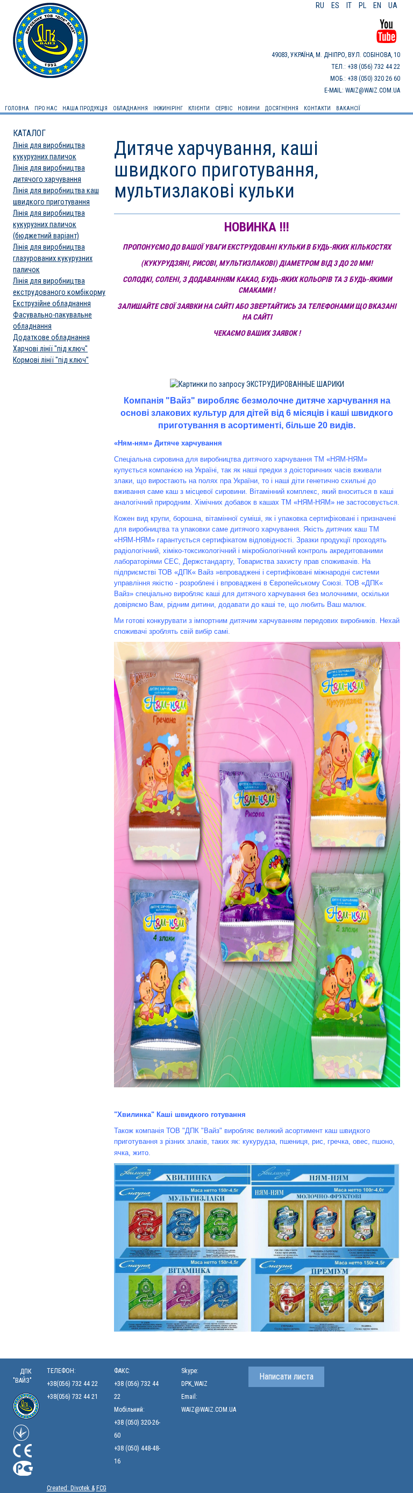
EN (378, 5)
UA (392, 5)
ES (336, 5)
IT (349, 5)
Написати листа (286, 1376)
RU (321, 5)
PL (363, 5)
